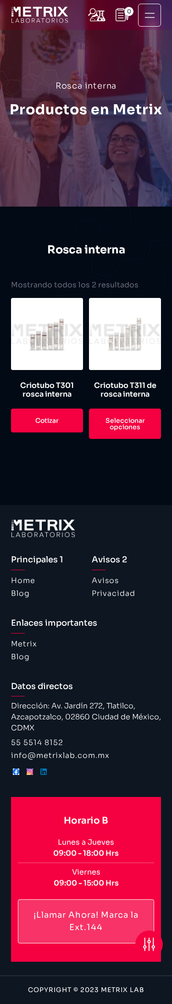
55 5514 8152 (37, 742)
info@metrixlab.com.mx (60, 755)
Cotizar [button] (47, 420)
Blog (20, 593)
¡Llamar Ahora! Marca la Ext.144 (86, 921)
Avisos (105, 580)
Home (23, 580)
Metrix (24, 644)
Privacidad (113, 593)
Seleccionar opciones (125, 423)
